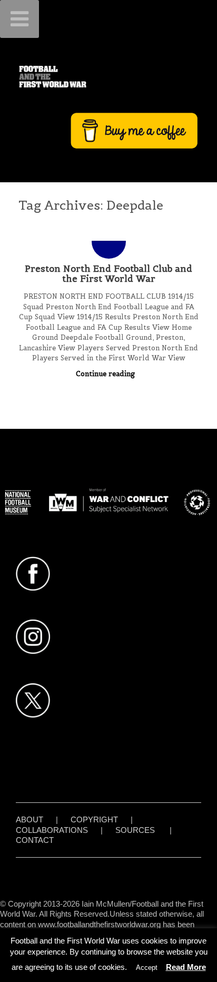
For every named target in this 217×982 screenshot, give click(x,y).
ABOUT (29, 819)
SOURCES (135, 830)
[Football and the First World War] (108, 76)
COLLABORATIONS (52, 830)
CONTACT (35, 840)
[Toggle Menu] (19, 19)
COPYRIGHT (94, 819)
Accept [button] (146, 967)
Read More (186, 967)
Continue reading (106, 373)
